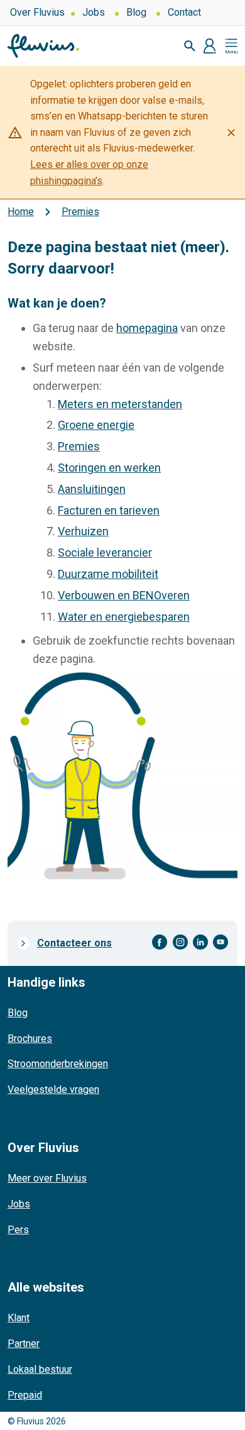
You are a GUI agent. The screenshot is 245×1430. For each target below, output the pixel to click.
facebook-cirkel (160, 942)
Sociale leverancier (105, 552)
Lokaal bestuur (40, 1369)
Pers (18, 1230)
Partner (24, 1344)
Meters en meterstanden (120, 404)
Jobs (93, 12)
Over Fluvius (37, 12)
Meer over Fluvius (47, 1178)
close (231, 132)
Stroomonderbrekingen (58, 1064)
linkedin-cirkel (200, 942)
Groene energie (96, 424)
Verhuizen (83, 531)
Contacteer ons (74, 943)
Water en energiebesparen (124, 616)
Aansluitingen (92, 489)
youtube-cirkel (220, 942)
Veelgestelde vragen (53, 1089)
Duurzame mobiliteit (108, 573)
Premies (79, 446)
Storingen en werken (109, 467)
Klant (19, 1318)
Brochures (30, 1039)
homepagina (147, 328)
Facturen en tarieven (109, 510)
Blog (136, 12)
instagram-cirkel (180, 942)
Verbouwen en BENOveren (124, 595)
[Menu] (231, 45)
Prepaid (25, 1395)
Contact (184, 12)
